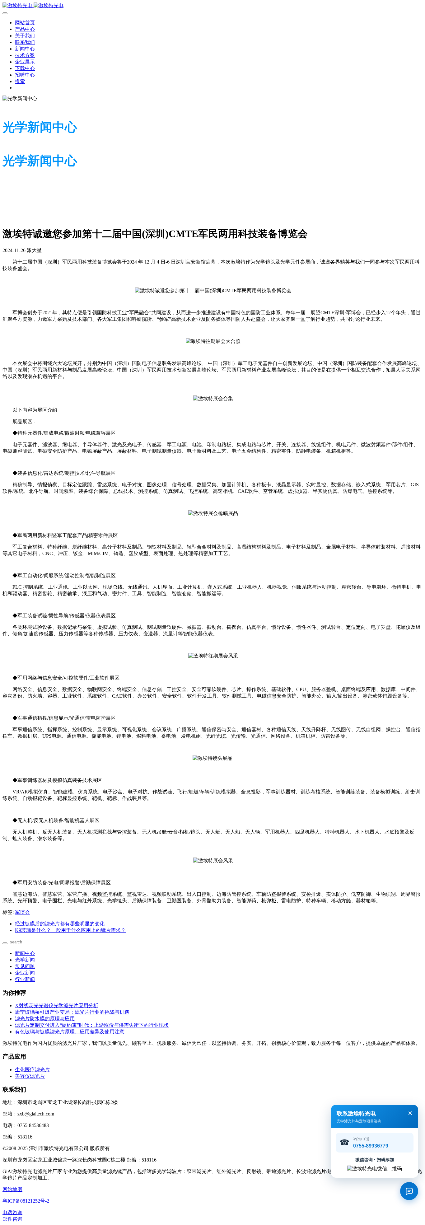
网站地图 (12, 1189)
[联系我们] (409, 1191)
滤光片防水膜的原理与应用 (45, 1018)
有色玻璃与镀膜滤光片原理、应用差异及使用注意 (69, 1031)
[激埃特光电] (212, 5)
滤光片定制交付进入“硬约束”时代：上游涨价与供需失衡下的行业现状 (92, 1025)
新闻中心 (25, 953)
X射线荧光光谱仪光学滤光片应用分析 (56, 1005)
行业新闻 (25, 979)
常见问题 (25, 966)
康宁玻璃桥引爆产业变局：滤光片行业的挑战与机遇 (72, 1012)
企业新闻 (25, 972)
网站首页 (25, 22)
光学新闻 (25, 959)
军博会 (22, 912)
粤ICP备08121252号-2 (25, 1201)
